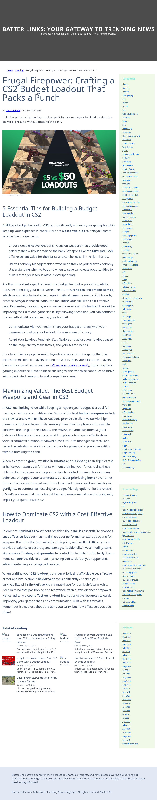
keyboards (126, 408)
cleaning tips (127, 257)
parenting (126, 335)
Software (126, 117)
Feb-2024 (126, 648)
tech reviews (127, 165)
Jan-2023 (126, 673)
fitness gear (127, 349)
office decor (127, 283)
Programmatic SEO (130, 154)
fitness (125, 276)
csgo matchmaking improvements (136, 532)
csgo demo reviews (130, 528)
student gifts (127, 301)
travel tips (126, 405)
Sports (125, 150)
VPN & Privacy (128, 467)
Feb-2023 (126, 655)
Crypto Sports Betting (131, 449)
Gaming (19, 70)
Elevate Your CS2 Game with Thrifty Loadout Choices (37, 679)
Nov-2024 (126, 633)
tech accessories (129, 217)
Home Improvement (131, 136)
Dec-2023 (126, 659)
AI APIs (125, 386)
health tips (126, 316)
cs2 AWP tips (127, 550)
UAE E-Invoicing (129, 456)
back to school (128, 353)
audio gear (127, 338)
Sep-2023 (126, 696)
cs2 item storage (129, 517)
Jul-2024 (125, 670)
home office (127, 268)
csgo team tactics (129, 554)
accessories (127, 209)
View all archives (130, 743)
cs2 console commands (132, 568)
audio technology (129, 261)
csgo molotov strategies (132, 510)
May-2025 (126, 736)
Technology (127, 128)
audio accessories (130, 195)
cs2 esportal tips (129, 602)
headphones (127, 423)
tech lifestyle (127, 430)
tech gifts (126, 184)
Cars (124, 99)
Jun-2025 (126, 740)
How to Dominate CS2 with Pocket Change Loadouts (94, 659)
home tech (126, 441)
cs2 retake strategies (131, 521)
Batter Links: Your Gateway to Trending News (78, 29)
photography (127, 213)
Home (10, 70)
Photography (127, 95)
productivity (127, 246)
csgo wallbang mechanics (133, 591)
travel (124, 312)
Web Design (127, 147)
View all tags (128, 605)
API (123, 463)
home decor (127, 224)
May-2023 (126, 677)
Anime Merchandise (131, 202)
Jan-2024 (126, 692)
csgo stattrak (127, 587)
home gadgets (128, 371)
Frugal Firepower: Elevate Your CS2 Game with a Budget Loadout (37, 659)
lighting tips (127, 309)
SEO (124, 125)
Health (125, 102)
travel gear (127, 323)
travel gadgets (128, 320)
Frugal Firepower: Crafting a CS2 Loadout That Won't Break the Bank (93, 638)
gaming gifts (127, 305)
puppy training (128, 583)
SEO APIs (126, 158)
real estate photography (132, 513)
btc (123, 506)
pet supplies (127, 228)
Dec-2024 (126, 637)
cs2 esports (127, 598)
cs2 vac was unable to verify (69, 365)
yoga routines (128, 535)
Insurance (126, 139)
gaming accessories (130, 191)
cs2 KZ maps (127, 543)
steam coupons (128, 576)
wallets (125, 438)
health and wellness (130, 357)
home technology (129, 419)
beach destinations (130, 557)
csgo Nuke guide (129, 502)
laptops (125, 368)
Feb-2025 (126, 725)
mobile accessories (130, 187)
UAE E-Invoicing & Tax (131, 460)
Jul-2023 (125, 718)
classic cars (127, 561)
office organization (130, 265)
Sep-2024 (126, 703)
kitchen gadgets (129, 382)
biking (124, 279)
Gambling (126, 161)
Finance (125, 91)
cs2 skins (126, 498)
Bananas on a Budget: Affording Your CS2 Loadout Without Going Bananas (36, 638)
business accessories (131, 401)
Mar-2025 (126, 732)
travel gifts (126, 360)
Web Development (130, 114)
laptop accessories (130, 172)
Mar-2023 (126, 699)
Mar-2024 (126, 644)
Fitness (125, 84)
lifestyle (125, 242)
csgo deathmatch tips (131, 539)
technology (127, 239)
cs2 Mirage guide (129, 572)
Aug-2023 (126, 681)
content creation (129, 397)
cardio (125, 546)
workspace (127, 327)
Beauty (125, 121)
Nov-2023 (126, 640)
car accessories (129, 290)
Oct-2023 (126, 714)
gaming (125, 294)
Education (126, 132)
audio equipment (129, 235)
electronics (127, 416)
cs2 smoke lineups (130, 580)
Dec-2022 (126, 662)
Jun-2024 (126, 710)
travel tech (126, 434)
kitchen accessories (130, 379)
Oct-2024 (126, 651)
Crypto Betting (128, 452)
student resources (130, 176)
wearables (126, 180)
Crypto (125, 445)
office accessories (130, 375)
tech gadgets (127, 198)
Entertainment (128, 143)
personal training (129, 495)
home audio (127, 220)
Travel (125, 106)
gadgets (125, 231)
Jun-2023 (126, 707)
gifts (124, 272)
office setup (127, 390)
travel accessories (130, 253)
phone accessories (130, 206)
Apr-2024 (126, 688)
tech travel (126, 346)
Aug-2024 (126, 684)
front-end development (132, 594)
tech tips (126, 250)
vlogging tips (127, 331)
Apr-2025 (126, 729)
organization (127, 427)
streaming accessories (132, 298)
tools (124, 342)
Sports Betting (128, 393)
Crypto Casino (128, 169)
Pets (124, 110)
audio (124, 364)
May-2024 (126, 666)
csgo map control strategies (134, 565)
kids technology (129, 287)
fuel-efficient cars (129, 524)
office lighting (128, 412)
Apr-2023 (126, 721)
